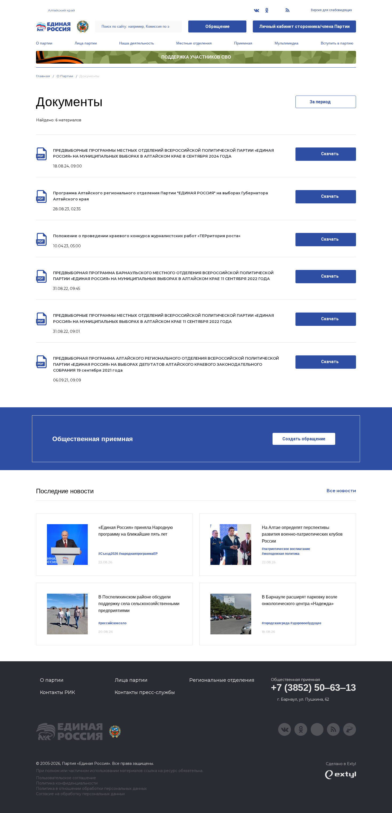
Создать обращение (303, 438)
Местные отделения (194, 43)
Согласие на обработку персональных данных (80, 794)
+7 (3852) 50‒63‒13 (313, 687)
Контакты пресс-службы (145, 692)
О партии (44, 43)
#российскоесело (112, 623)
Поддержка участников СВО (196, 57)
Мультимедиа (286, 43)
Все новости (341, 490)
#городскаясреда (276, 623)
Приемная (243, 43)
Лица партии (86, 43)
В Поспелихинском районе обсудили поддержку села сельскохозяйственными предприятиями (138, 604)
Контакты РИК (57, 692)
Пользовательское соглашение (66, 778)
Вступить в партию (337, 43)
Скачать (330, 153)
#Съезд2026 (108, 554)
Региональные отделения (221, 680)
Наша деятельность (136, 43)
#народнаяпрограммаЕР (138, 554)
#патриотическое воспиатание (286, 549)
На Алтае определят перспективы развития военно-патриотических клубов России (302, 534)
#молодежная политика (280, 554)
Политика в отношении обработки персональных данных (91, 788)
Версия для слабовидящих (331, 10)
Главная (43, 76)
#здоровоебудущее (305, 623)
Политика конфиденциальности (67, 783)
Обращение (217, 26)
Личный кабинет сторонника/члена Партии (304, 26)
